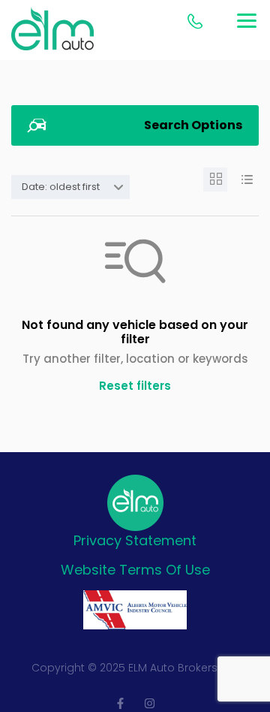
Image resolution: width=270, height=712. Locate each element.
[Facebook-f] (120, 703)
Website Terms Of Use (135, 569)
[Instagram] (149, 703)
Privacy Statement (135, 540)
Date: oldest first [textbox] (61, 187)
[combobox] (70, 187)
